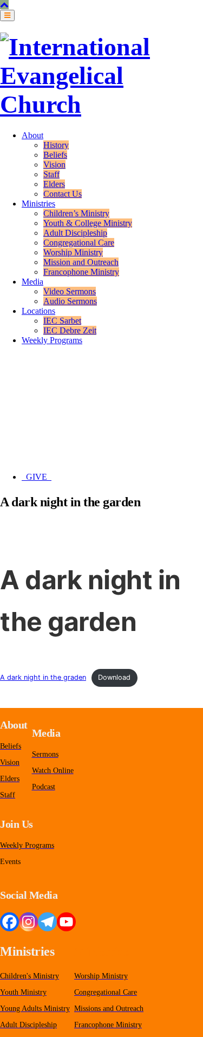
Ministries (38, 203)
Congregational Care (78, 242)
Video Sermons (69, 291)
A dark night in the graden (43, 677)
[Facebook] (9, 921)
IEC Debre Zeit (69, 330)
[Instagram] (28, 921)
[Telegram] (47, 921)
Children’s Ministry (76, 213)
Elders (54, 184)
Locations (38, 310)
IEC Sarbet (62, 320)
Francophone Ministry (81, 271)
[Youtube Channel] (66, 921)
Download (114, 677)
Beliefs (55, 154)
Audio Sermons (70, 301)
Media (32, 281)
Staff (51, 174)
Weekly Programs (52, 340)
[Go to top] (4, 4)
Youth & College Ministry (87, 223)
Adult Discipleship (75, 232)
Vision (54, 164)
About (32, 135)
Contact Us (62, 193)
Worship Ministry (73, 252)
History (56, 145)
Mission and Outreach (81, 262)
